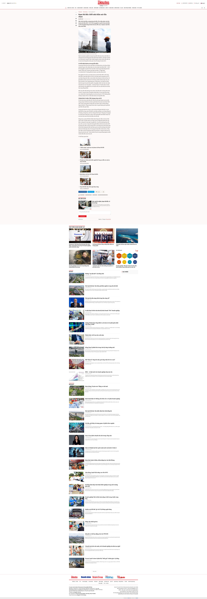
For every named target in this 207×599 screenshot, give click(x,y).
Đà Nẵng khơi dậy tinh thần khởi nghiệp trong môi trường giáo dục (101, 485)
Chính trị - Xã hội (70, 7)
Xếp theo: (100, 219)
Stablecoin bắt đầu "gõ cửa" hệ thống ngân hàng (98, 509)
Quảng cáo (197, 3)
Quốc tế (106, 7)
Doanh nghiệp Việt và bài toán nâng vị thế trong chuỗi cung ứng (101, 497)
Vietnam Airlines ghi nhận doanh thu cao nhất (126, 245)
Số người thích (108, 219)
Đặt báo (191, 3)
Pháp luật (91, 7)
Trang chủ (80, 11)
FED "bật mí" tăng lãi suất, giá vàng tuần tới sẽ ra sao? (100, 359)
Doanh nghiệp (80, 7)
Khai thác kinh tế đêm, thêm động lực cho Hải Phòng (100, 460)
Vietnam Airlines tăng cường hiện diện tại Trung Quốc (103, 245)
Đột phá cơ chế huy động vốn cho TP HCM (96, 534)
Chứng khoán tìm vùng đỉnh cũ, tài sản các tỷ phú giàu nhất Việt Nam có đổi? (101, 323)
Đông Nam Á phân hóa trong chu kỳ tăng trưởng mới (100, 347)
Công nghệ (134, 7)
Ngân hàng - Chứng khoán (114, 7)
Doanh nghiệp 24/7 (92, 11)
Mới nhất (4, 3)
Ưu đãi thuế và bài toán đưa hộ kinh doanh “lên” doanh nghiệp (102, 310)
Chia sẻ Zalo (91, 191)
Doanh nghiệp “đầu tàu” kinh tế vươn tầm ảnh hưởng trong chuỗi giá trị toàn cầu (126, 266)
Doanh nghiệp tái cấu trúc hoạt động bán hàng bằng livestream (79, 266)
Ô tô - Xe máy (139, 7)
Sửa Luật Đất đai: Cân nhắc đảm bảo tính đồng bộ (98, 411)
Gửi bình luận (82, 216)
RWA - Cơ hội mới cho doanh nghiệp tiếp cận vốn (98, 372)
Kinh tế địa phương (127, 7)
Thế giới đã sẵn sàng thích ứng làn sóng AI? (97, 298)
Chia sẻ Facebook (83, 191)
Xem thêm (94, 571)
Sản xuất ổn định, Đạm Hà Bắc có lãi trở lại (101, 202)
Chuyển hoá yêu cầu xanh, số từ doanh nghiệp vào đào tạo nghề (102, 546)
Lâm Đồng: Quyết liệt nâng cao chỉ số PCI (96, 472)
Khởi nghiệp (96, 7)
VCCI (75, 7)
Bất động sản (102, 7)
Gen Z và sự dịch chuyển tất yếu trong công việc (98, 435)
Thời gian (103, 219)
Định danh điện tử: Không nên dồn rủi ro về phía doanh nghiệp (102, 398)
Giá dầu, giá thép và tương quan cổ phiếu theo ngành (99, 423)
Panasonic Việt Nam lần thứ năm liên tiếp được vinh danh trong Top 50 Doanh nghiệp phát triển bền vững (80, 246)
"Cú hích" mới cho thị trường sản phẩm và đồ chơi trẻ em (103, 266)
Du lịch (121, 7)
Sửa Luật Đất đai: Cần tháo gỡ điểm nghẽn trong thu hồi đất (101, 286)
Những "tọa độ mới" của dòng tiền (94, 273)
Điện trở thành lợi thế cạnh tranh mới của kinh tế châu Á (100, 448)
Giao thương (85, 11)
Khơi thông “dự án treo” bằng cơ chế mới (96, 386)
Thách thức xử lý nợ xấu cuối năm (94, 335)
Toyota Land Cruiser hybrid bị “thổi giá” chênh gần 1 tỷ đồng (102, 558)
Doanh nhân (86, 7)
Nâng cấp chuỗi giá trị (91, 521)
